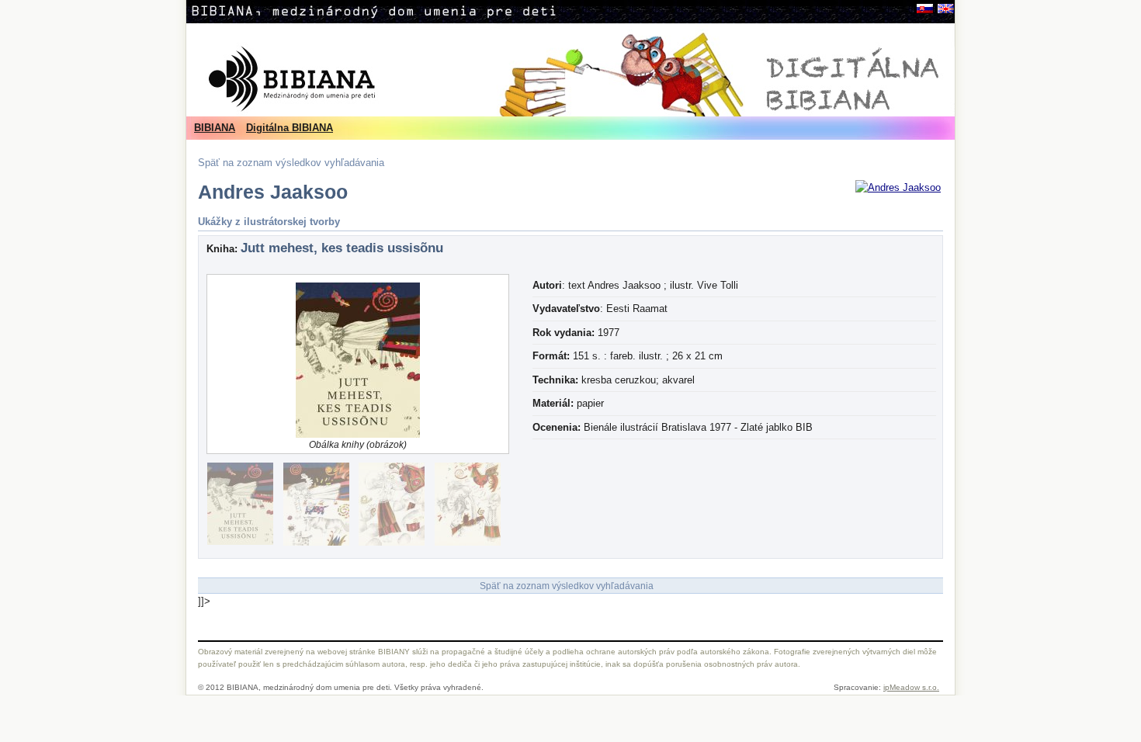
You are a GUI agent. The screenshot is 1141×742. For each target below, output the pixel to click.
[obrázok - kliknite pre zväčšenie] (898, 187)
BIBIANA (214, 127)
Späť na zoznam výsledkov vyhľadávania (291, 162)
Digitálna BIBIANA (289, 127)
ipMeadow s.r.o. (911, 687)
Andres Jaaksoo (273, 192)
